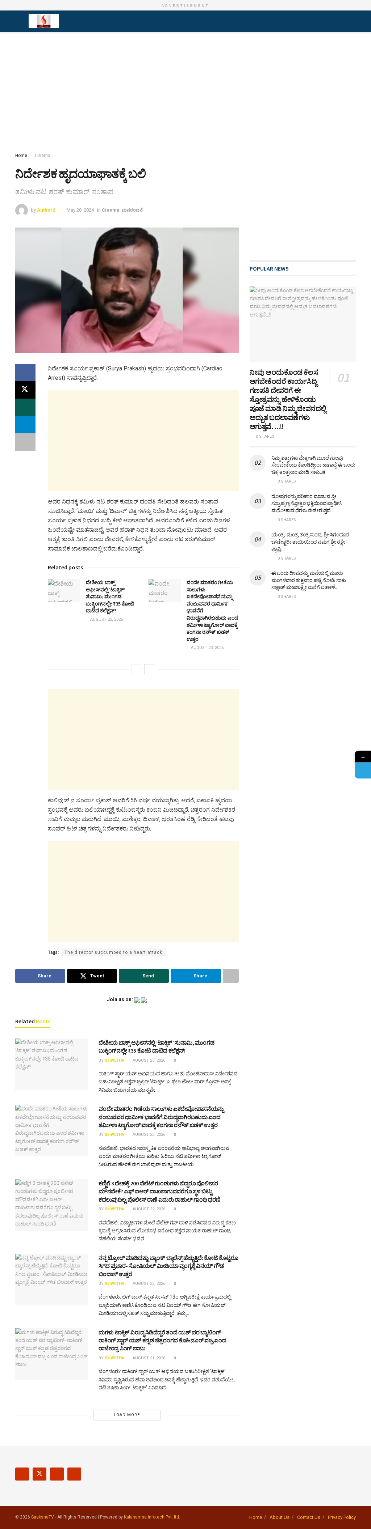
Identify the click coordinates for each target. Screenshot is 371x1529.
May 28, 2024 (80, 210)
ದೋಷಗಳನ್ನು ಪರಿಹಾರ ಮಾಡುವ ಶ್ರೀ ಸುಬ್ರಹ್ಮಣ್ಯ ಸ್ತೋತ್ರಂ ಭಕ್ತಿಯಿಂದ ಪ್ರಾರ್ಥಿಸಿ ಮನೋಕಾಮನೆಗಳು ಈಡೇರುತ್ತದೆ (307, 503)
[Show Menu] (18, 21)
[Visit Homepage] (44, 21)
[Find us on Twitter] (39, 1474)
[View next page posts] (149, 669)
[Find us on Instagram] (57, 1474)
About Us (279, 1517)
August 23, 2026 (207, 647)
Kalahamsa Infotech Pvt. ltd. (152, 1517)
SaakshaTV (42, 1517)
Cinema (42, 155)
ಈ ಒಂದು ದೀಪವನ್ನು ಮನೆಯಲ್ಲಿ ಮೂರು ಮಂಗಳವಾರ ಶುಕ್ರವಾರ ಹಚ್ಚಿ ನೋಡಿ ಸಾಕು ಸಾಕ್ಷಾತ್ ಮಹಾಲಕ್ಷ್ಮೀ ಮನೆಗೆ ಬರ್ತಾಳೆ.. (308, 580)
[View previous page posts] (136, 669)
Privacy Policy (342, 1517)
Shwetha (114, 1060)
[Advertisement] (185, 93)
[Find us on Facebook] (22, 1474)
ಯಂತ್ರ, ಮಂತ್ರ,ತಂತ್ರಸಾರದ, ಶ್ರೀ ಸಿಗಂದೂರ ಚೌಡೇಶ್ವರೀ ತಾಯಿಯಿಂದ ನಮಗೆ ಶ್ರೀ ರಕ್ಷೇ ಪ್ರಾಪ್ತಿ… (310, 541)
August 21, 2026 (148, 1358)
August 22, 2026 (148, 1209)
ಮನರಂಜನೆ (132, 210)
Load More (127, 1415)
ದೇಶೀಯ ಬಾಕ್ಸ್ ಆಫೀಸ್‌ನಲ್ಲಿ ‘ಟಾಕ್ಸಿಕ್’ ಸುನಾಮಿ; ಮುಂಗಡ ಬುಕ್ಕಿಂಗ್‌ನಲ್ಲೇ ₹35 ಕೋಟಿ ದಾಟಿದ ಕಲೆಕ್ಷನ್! (110, 596)
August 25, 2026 (106, 619)
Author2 (46, 210)
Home (21, 155)
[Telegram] (363, 770)
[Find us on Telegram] (74, 1474)
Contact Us (308, 1517)
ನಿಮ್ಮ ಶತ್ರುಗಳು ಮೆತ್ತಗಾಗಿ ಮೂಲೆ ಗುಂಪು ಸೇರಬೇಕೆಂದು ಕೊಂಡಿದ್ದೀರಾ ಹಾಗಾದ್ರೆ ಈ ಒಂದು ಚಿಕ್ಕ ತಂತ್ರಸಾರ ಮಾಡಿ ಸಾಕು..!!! (313, 465)
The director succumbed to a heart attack (113, 952)
